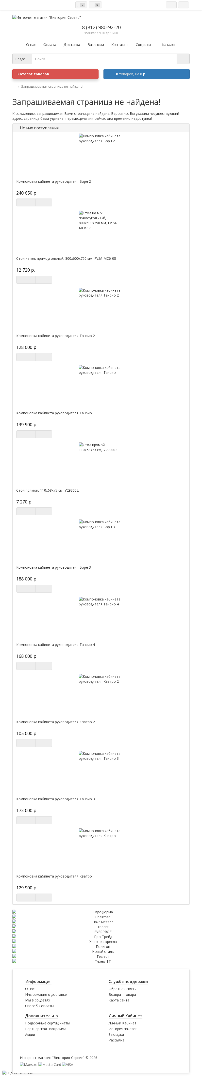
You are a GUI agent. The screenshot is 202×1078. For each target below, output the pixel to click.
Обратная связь (122, 988)
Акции (30, 1034)
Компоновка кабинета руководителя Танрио (54, 413)
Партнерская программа (45, 1028)
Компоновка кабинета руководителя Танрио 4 (55, 644)
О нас (29, 988)
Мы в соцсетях (37, 1000)
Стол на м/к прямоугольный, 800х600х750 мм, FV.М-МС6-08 (66, 258)
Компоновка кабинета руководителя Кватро (54, 876)
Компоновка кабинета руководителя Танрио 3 (55, 799)
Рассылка (116, 1040)
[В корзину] (21, 202)
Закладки (116, 1034)
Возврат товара (122, 994)
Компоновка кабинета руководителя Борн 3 (53, 567)
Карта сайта (119, 1000)
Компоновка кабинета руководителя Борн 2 (53, 181)
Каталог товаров (33, 74)
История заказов (123, 1028)
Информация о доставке (46, 994)
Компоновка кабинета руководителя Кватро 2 (55, 722)
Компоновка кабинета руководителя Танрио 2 (55, 336)
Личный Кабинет (122, 1023)
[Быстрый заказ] (31, 202)
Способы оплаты (39, 1005)
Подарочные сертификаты (47, 1023)
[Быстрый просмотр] (40, 202)
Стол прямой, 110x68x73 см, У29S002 (47, 490)
